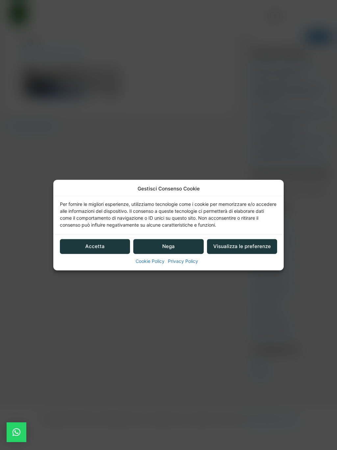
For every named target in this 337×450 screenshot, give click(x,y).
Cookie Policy (150, 261)
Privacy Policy (183, 261)
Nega (168, 246)
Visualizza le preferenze (242, 246)
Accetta (95, 246)
